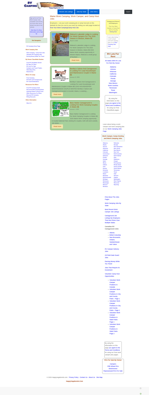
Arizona (113, 69)
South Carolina (118, 166)
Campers (113, 364)
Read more (75, 60)
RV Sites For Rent (31, 64)
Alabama (113, 67)
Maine (104, 173)
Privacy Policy (73, 377)
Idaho (104, 161)
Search (128, 12)
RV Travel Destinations (32, 81)
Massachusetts (107, 177)
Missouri (105, 184)
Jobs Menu (94, 12)
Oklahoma (116, 159)
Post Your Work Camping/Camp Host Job (64, 28)
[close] (75, 388)
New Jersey (117, 148)
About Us (28, 103)
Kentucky (105, 170)
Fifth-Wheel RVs (30, 70)
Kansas (105, 168)
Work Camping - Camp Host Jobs (35, 52)
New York (116, 152)
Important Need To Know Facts (34, 91)
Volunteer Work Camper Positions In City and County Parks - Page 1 (115, 294)
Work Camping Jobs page (112, 44)
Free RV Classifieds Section (34, 62)
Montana (105, 186)
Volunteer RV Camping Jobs (34, 54)
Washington (113, 92)
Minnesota (106, 181)
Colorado (113, 76)
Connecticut (106, 154)
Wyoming (116, 184)
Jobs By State (81, 12)
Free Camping (30, 78)
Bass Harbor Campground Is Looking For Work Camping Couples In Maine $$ (84, 105)
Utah (115, 173)
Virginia (116, 177)
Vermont (116, 175)
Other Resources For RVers (34, 93)
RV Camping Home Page (33, 46)
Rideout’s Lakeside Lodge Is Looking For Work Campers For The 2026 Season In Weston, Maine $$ (84, 36)
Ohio (115, 157)
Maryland (105, 175)
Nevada (116, 144)
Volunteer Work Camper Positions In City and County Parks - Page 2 (115, 305)
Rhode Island (117, 164)
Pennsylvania (117, 163)
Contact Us (83, 377)
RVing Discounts (30, 97)
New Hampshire (118, 146)
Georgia (113, 81)
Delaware (105, 155)
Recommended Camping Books (35, 89)
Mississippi (106, 182)
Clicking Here (113, 31)
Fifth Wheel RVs (113, 366)
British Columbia (115, 235)
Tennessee (113, 88)
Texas (113, 90)
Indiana (105, 164)
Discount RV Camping (32, 95)
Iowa (104, 166)
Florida (113, 78)
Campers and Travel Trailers (34, 68)
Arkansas (113, 71)
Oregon (116, 161)
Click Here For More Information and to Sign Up (36, 31)
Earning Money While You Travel (35, 56)
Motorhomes (29, 71)
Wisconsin (116, 182)
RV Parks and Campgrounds (34, 79)
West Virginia (117, 181)
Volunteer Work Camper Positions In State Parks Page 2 (115, 328)
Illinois (104, 163)
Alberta (112, 233)
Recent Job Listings (66, 12)
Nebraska (116, 143)
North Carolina (113, 85)
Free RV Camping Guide (33, 87)
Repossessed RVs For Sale (113, 371)
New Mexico (113, 83)
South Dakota (117, 168)
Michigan (105, 179)
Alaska (104, 144)
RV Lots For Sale (31, 66)
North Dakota (117, 155)
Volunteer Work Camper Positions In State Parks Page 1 (115, 317)
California (113, 74)
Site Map (99, 377)
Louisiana (105, 172)
